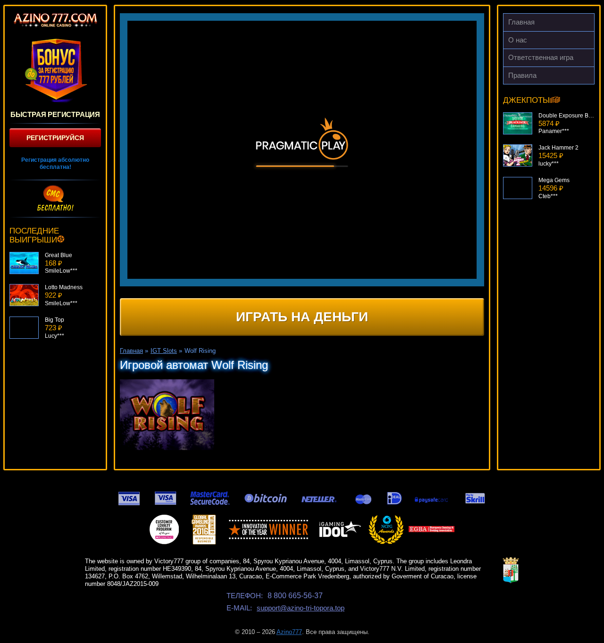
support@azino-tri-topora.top (300, 608)
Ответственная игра (540, 57)
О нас (517, 40)
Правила (522, 75)
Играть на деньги (302, 316)
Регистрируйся (55, 138)
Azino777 (289, 631)
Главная (521, 22)
